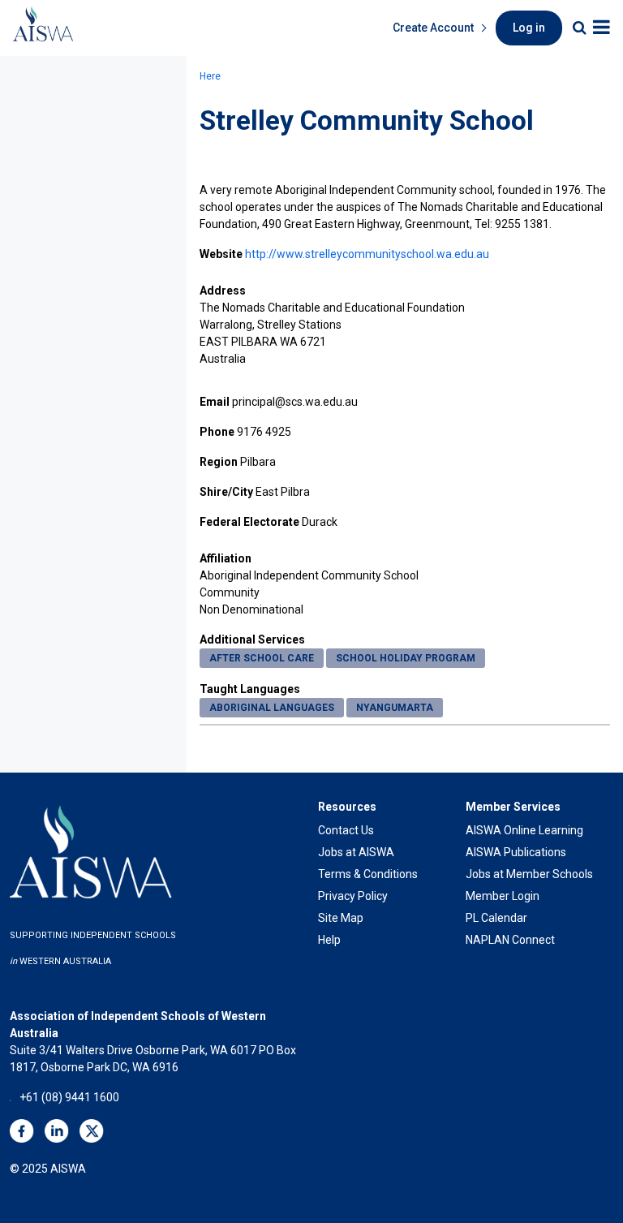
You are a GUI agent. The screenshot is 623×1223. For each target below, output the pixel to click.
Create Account (433, 27)
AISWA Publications (516, 852)
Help (329, 939)
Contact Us (346, 830)
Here (210, 76)
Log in (529, 27)
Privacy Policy (353, 895)
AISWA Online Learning (524, 830)
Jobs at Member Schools (529, 874)
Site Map (340, 917)
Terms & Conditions (368, 874)
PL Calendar (496, 917)
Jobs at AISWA (356, 852)
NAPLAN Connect (510, 939)
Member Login (502, 895)
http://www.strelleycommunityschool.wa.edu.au (367, 254)
